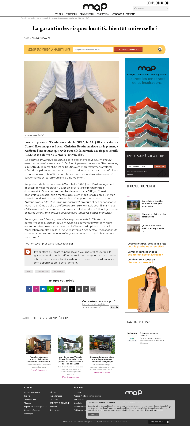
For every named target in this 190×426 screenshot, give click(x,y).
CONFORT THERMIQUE (123, 14)
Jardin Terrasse (56, 396)
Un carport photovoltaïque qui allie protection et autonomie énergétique (102, 359)
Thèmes (27, 403)
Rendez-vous (55, 410)
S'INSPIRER (71, 14)
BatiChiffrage (104, 422)
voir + (129, 196)
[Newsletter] (166, 3)
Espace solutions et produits (35, 407)
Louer (28, 271)
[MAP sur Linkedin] (158, 3)
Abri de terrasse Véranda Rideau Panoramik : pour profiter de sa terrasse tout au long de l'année (70, 360)
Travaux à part (30, 400)
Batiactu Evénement (119, 422)
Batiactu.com (82, 422)
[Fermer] (160, 49)
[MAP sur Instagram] (153, 3)
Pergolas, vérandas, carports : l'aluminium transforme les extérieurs (38, 359)
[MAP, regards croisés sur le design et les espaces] (95, 7)
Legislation (58, 271)
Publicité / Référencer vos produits (87, 396)
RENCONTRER (87, 14)
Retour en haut (156, 422)
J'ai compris (93, 415)
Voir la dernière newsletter (137, 172)
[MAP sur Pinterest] (162, 3)
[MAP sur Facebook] (149, 3)
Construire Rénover (32, 410)
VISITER (59, 14)
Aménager (28, 414)
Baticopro (53, 407)
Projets (27, 396)
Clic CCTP (93, 422)
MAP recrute (79, 400)
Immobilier (31, 18)
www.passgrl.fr (87, 259)
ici (72, 243)
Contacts (77, 392)
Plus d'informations (39, 370)
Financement (42, 271)
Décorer (53, 392)
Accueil (23, 18)
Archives (130, 174)
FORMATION (103, 14)
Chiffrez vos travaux (32, 392)
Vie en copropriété (43, 18)
